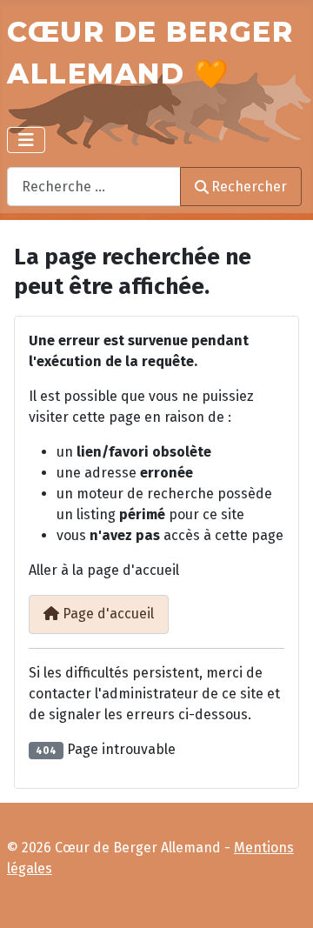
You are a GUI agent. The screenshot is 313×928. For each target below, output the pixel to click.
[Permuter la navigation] (26, 140)
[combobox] (94, 186)
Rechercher (249, 186)
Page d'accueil (106, 613)
